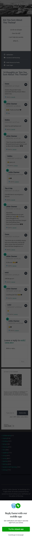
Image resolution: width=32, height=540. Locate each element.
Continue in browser (16, 535)
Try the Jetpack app (16, 529)
